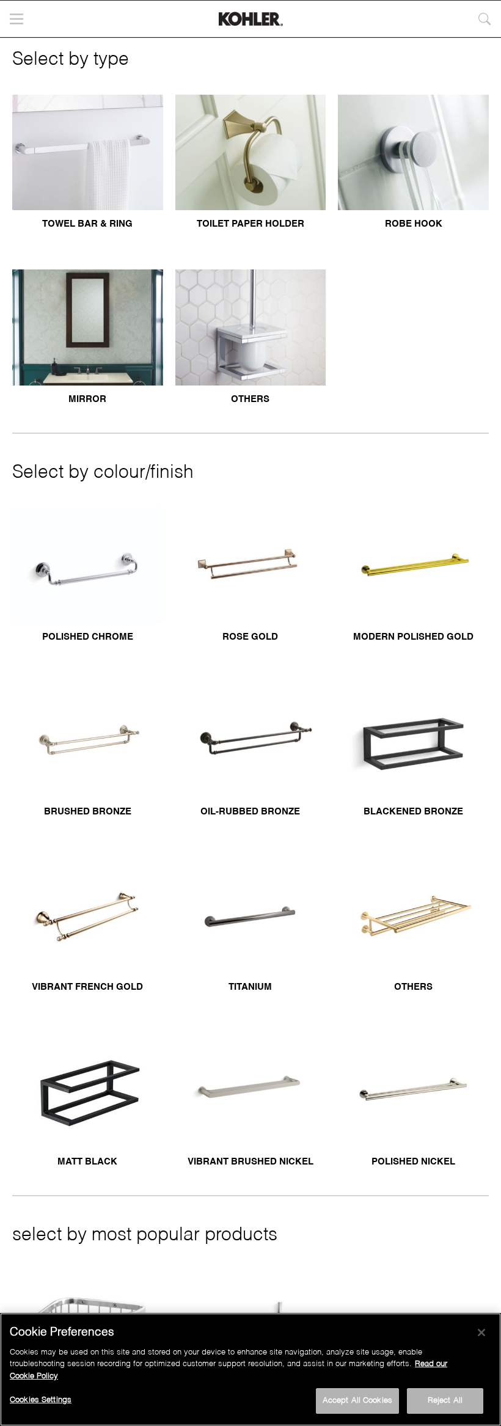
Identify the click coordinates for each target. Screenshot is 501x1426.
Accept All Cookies (357, 1401)
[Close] (481, 1332)
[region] (250, 1369)
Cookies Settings (40, 1400)
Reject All (445, 1401)
